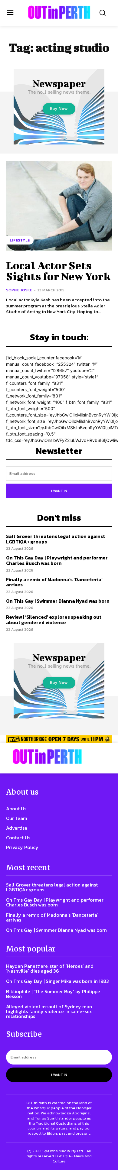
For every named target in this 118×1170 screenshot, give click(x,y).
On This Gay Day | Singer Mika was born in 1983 (57, 981)
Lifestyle (20, 240)
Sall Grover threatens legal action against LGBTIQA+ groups (55, 539)
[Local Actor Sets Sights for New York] (59, 206)
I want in (59, 491)
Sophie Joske (19, 290)
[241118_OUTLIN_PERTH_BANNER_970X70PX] (59, 739)
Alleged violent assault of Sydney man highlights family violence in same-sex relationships (49, 1011)
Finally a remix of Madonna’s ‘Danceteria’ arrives (54, 582)
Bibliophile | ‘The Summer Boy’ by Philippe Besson (53, 994)
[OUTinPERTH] (59, 12)
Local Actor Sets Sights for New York (58, 270)
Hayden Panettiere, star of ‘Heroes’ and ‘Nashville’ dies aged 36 (49, 968)
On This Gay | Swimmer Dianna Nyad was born (58, 600)
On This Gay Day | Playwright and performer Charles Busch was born (57, 560)
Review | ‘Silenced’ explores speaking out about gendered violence (53, 619)
